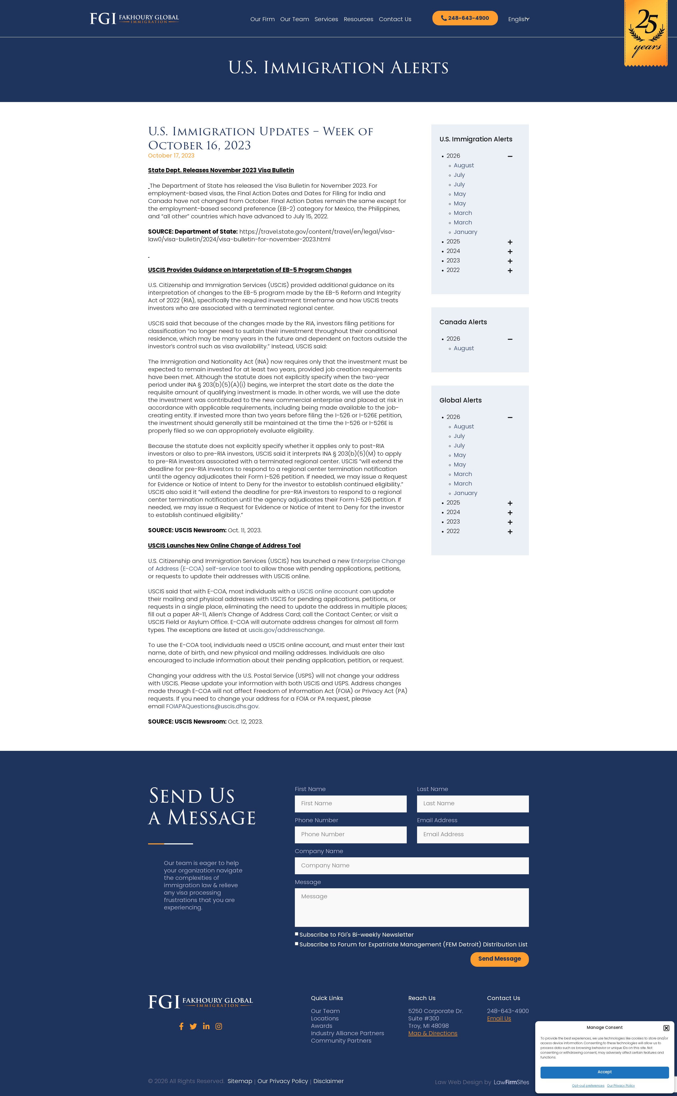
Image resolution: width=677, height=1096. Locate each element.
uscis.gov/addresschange (286, 630)
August (464, 166)
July (459, 175)
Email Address (437, 821)
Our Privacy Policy (621, 1086)
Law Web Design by (463, 1083)
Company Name (319, 852)
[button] (666, 1028)
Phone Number (316, 821)
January (465, 232)
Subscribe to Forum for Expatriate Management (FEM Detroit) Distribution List (414, 945)
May (460, 194)
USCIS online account (327, 592)
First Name (310, 790)
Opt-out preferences (588, 1086)
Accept (605, 1072)
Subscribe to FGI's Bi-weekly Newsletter (357, 935)
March (463, 213)
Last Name (432, 790)
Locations (325, 1019)
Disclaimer (328, 1082)
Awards (321, 1026)
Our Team (294, 20)
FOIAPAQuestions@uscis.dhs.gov (212, 707)
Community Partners (341, 1041)
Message (308, 883)
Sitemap (240, 1082)
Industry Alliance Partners (347, 1034)
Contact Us (395, 20)
